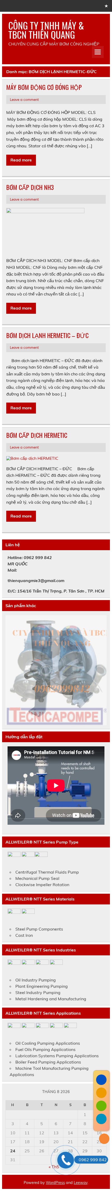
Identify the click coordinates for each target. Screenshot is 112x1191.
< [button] (12, 669)
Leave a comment (24, 99)
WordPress (55, 1182)
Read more (21, 159)
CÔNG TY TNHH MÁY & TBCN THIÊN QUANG (46, 30)
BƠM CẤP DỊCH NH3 (30, 187)
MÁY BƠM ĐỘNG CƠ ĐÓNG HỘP (44, 87)
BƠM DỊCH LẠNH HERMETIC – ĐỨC (47, 335)
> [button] (100, 669)
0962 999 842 (93, 1159)
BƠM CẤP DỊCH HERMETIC (36, 435)
